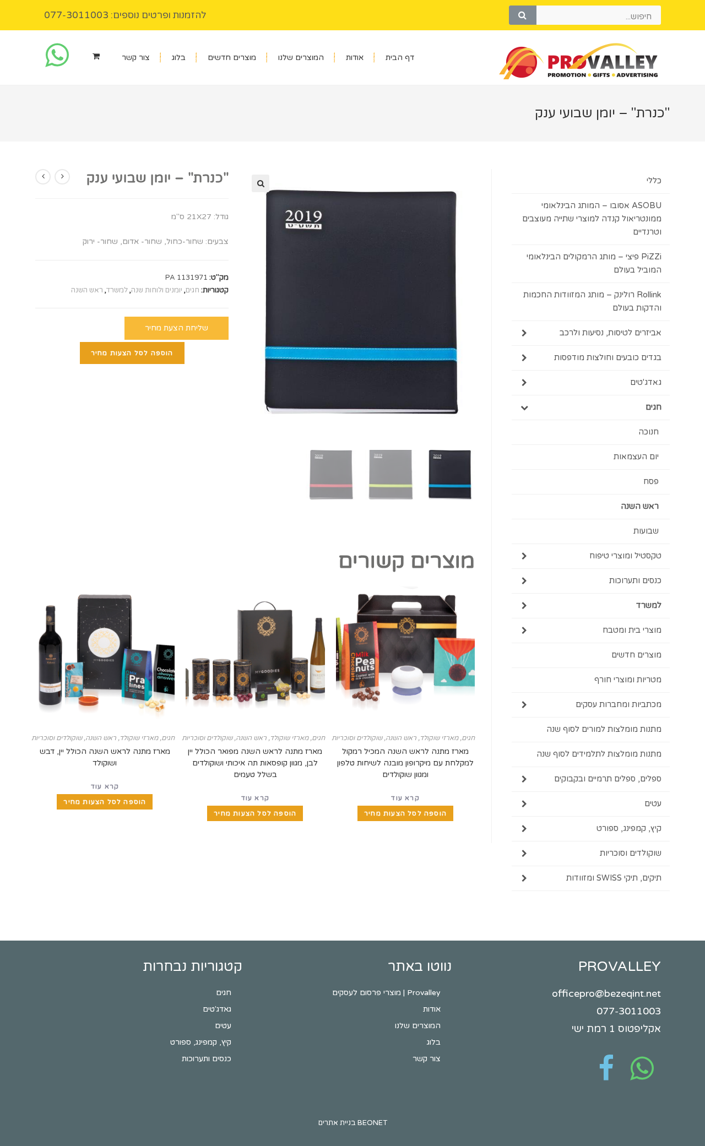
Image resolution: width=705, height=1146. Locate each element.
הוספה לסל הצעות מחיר (132, 353)
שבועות (646, 531)
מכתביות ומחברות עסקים (618, 704)
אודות (355, 57)
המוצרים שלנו (301, 57)
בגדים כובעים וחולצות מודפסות (607, 357)
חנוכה (648, 432)
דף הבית (400, 57)
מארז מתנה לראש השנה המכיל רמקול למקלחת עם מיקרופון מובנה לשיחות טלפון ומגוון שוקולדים (405, 763)
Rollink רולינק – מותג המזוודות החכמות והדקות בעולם (592, 301)
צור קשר (136, 57)
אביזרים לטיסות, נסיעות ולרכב (610, 333)
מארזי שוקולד (439, 738)
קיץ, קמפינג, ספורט (628, 828)
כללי (654, 181)
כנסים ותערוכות (635, 580)
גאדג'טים (645, 382)
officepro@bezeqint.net (606, 993)
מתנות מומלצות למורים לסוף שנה (603, 729)
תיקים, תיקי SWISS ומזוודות (613, 878)
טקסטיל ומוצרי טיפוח (625, 556)
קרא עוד (405, 798)
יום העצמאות (636, 456)
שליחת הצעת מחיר (176, 328)
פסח (651, 481)
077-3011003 (628, 1011)
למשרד (117, 290)
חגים (192, 290)
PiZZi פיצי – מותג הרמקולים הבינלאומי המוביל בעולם (594, 263)
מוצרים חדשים (232, 57)
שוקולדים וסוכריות (357, 738)
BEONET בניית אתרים (352, 1122)
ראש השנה (87, 290)
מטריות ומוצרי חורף (627, 680)
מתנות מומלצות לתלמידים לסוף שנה (598, 754)
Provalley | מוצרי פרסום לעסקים (386, 992)
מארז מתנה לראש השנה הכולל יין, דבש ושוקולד (105, 757)
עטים (652, 803)
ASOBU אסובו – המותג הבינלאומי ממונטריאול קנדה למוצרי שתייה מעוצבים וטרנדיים (591, 219)
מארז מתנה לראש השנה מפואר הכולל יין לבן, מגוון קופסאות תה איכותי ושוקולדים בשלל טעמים (255, 763)
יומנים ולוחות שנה (156, 290)
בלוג (179, 57)
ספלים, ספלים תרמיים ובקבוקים (607, 779)
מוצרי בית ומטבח (632, 630)
